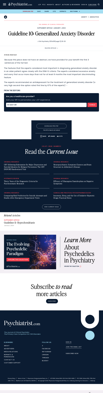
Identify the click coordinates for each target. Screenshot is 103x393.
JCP (39, 5)
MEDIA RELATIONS (11, 352)
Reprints (63, 11)
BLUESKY (45, 361)
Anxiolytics (94, 17)
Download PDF (28, 11)
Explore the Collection (71, 266)
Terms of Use (21, 378)
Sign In (84, 5)
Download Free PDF (51, 126)
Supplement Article (44, 28)
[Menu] (4, 4)
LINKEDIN (45, 355)
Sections (74, 11)
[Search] (98, 5)
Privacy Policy (11, 378)
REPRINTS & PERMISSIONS (9, 356)
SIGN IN (69, 342)
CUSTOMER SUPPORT (12, 363)
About (58, 5)
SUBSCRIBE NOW (72, 353)
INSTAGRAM (46, 352)
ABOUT (6, 346)
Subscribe (92, 5)
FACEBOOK (46, 349)
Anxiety (84, 17)
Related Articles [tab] (50, 48)
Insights (50, 5)
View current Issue (51, 207)
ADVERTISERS (9, 349)
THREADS (45, 358)
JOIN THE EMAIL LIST (74, 347)
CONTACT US (9, 360)
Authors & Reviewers (71, 5)
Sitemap (92, 380)
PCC (44, 5)
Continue (92, 105)
